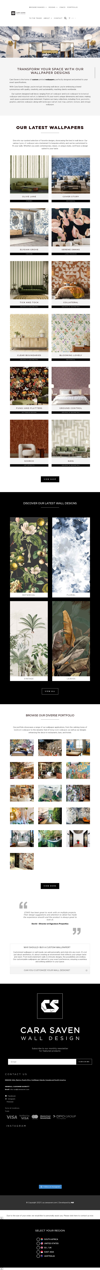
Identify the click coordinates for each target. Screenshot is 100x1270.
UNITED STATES (51, 1243)
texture (77, 102)
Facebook (12, 1096)
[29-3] (50, 801)
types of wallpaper (27, 143)
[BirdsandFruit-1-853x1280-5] (22, 823)
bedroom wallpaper (22, 730)
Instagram (11, 1099)
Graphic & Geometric (29, 306)
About (47, 18)
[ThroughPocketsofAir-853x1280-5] (22, 869)
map (64, 102)
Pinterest (10, 1102)
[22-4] (50, 778)
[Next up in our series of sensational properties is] (20, 1174)
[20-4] (78, 755)
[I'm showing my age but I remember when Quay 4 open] (20, 1140)
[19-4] (50, 755)
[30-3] (78, 801)
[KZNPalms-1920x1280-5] (22, 846)
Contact (58, 18)
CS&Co (62, 7)
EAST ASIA (49, 1252)
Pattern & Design (29, 412)
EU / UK (48, 1248)
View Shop (50, 479)
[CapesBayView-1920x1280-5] (50, 823)
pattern (70, 102)
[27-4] (78, 778)
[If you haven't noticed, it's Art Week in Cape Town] (20, 1157)
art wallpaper (55, 94)
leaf (59, 102)
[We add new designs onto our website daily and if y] (50, 1140)
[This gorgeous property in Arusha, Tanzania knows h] (80, 1140)
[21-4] (22, 778)
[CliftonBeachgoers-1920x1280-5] (78, 823)
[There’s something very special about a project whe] (50, 1157)
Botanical (70, 201)
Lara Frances (71, 254)
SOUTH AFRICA (51, 1239)
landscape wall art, (50, 102)
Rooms (52, 7)
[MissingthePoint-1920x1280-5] (78, 846)
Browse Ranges (37, 7)
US (72, 18)
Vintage (29, 254)
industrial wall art (28, 96)
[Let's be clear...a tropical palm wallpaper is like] (50, 1174)
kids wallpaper (27, 102)
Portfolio (72, 7)
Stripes (29, 201)
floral (78, 99)
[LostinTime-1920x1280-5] (50, 846)
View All (50, 691)
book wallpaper (71, 94)
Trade (7, 1111)
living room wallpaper (58, 730)
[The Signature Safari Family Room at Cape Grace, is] (80, 1157)
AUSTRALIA (49, 1256)
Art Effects (29, 465)
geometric (85, 99)
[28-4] (22, 801)
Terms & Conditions (12, 1108)
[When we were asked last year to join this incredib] (80, 1174)
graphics (13, 102)
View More (50, 886)
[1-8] (22, 755)
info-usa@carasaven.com (19, 1089)
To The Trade (35, 18)
